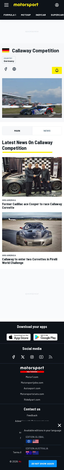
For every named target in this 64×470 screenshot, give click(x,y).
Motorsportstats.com (32, 393)
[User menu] (56, 4)
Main (17, 130)
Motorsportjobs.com (32, 382)
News (47, 130)
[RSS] (50, 357)
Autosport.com (32, 388)
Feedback (32, 415)
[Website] (14, 69)
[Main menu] (6, 5)
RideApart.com (32, 399)
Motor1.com (32, 376)
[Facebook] (5, 69)
